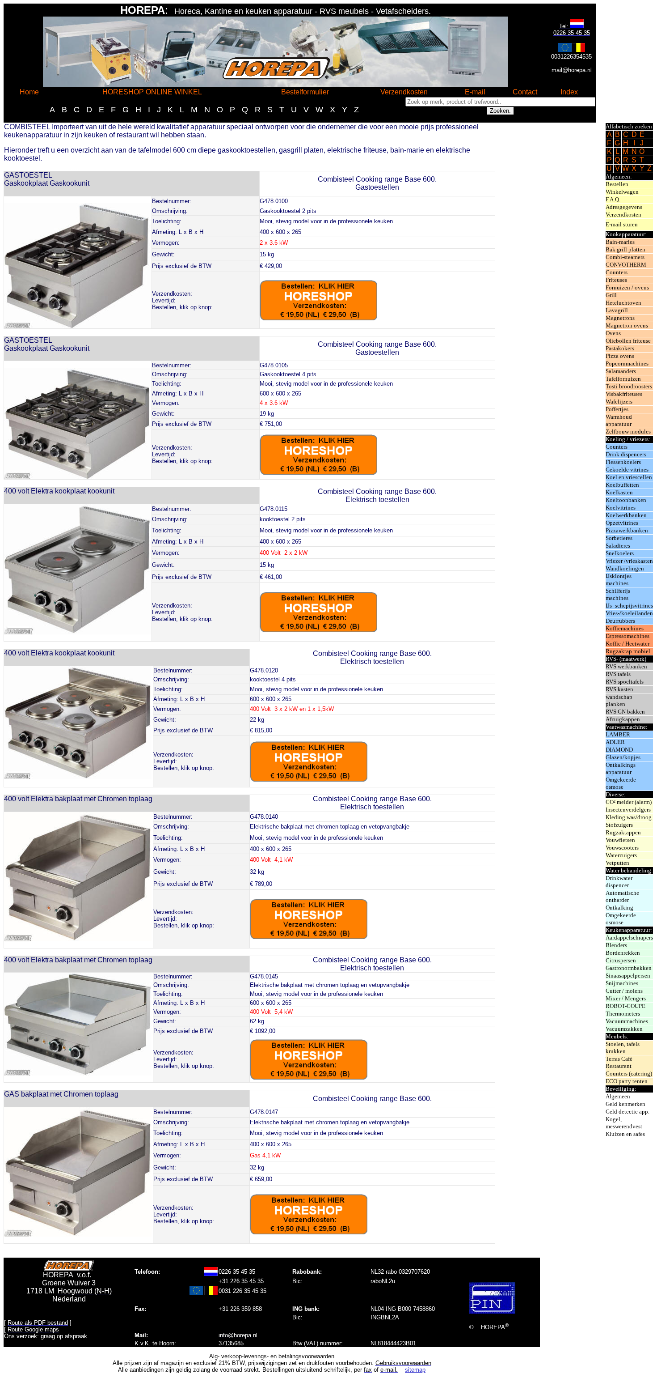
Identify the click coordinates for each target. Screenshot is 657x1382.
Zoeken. (500, 110)
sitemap (415, 1369)
